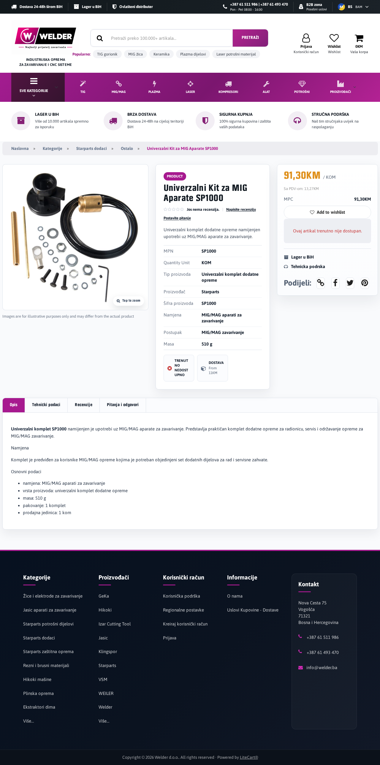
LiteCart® (249, 757)
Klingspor (108, 651)
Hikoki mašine (37, 679)
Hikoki (105, 609)
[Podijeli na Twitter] (350, 283)
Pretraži (250, 38)
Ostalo (127, 148)
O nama (235, 595)
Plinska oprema (38, 693)
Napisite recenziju (241, 209)
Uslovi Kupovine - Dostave (252, 609)
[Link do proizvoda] (320, 283)
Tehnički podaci (46, 405)
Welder (105, 706)
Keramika (161, 54)
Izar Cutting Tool (115, 623)
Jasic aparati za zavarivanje (49, 609)
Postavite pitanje (177, 218)
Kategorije (52, 148)
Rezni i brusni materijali (46, 665)
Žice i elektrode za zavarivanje (53, 595)
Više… (28, 720)
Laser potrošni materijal (236, 54)
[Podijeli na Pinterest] (365, 283)
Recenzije (83, 405)
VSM (103, 679)
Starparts (107, 665)
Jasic (103, 637)
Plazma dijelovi (193, 54)
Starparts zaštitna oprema (48, 651)
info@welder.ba (321, 667)
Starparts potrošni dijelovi (48, 623)
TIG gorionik (107, 54)
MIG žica (135, 54)
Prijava (169, 637)
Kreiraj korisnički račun (185, 623)
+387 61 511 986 (323, 637)
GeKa (104, 595)
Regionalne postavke (183, 609)
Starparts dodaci (91, 148)
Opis (14, 405)
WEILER (106, 693)
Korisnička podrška (181, 595)
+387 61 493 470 (323, 652)
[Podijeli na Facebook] (335, 283)
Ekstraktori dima (39, 706)
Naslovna (20, 148)
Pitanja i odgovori (123, 405)
